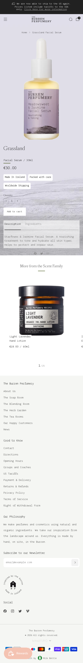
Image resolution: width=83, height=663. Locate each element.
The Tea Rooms (13, 417)
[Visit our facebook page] (5, 611)
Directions (10, 454)
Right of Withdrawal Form (21, 505)
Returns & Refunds (16, 486)
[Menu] (5, 19)
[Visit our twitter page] (20, 611)
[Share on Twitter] (41, 254)
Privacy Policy (14, 493)
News (6, 429)
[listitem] (41, 7)
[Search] (71, 19)
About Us (9, 391)
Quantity (8, 195)
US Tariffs (10, 474)
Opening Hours (13, 461)
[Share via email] (48, 254)
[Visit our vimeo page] (27, 611)
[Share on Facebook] (35, 254)
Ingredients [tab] (33, 224)
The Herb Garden (14, 410)
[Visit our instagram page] (12, 611)
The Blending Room (16, 404)
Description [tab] (12, 224)
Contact (8, 448)
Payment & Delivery (17, 480)
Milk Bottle (50, 658)
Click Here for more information (45, 9)
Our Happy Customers (18, 423)
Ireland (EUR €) (39, 640)
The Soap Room (13, 397)
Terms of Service (15, 499)
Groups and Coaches (17, 467)
